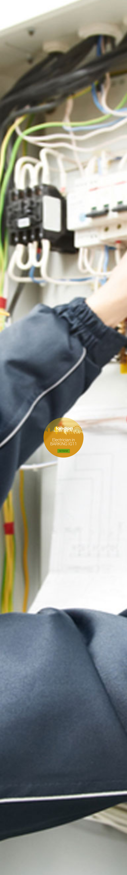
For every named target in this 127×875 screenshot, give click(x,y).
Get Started (63, 451)
